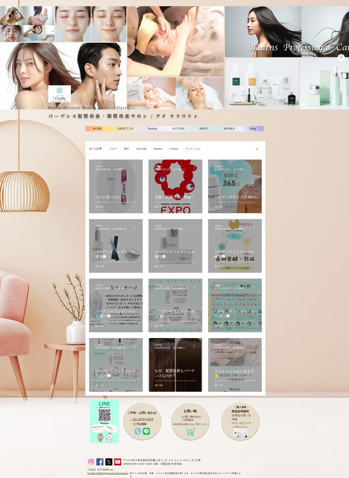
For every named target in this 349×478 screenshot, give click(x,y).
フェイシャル (192, 148)
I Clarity (174, 148)
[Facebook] (99, 461)
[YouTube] (117, 461)
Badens (158, 148)
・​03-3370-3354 (141, 419)
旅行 (126, 148)
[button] (257, 149)
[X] (108, 461)
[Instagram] (91, 461)
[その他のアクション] (136, 168)
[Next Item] (341, 57)
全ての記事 (95, 148)
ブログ (113, 148)
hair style (141, 148)
